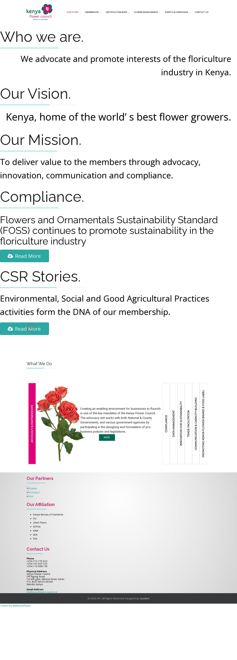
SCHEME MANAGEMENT (146, 12)
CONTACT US (201, 12)
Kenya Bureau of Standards (48, 514)
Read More (28, 255)
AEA (35, 534)
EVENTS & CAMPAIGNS (176, 12)
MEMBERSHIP (92, 12)
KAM (35, 530)
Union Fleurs (40, 522)
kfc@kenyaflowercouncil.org (42, 591)
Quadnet (144, 598)
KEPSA (36, 526)
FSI (34, 518)
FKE (35, 538)
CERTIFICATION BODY (116, 12)
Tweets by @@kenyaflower (15, 605)
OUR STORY (73, 12)
